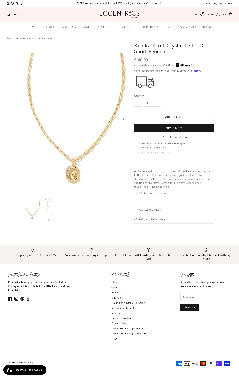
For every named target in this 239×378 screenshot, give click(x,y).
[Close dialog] (179, 152)
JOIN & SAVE (88, 217)
